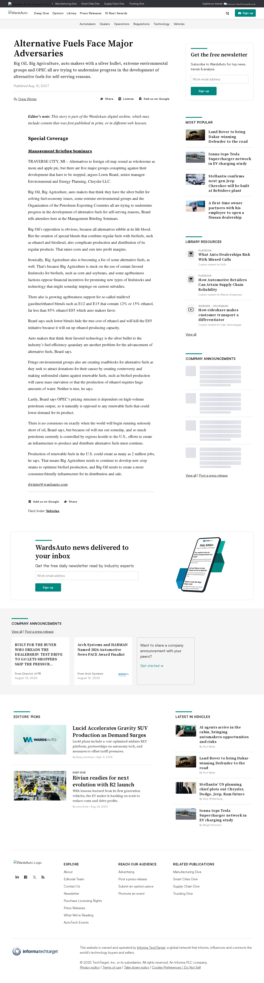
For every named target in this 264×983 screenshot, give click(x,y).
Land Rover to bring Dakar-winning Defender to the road (228, 136)
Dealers (105, 24)
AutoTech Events (76, 922)
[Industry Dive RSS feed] (43, 877)
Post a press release (213, 475)
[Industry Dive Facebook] (25, 877)
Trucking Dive (136, 3)
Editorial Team (74, 879)
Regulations (141, 24)
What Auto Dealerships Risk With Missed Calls (224, 257)
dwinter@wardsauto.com (48, 484)
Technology (162, 24)
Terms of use (112, 967)
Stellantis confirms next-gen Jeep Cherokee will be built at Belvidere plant (229, 183)
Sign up (248, 13)
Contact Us (72, 886)
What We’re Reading (78, 915)
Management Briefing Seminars (60, 151)
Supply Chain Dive (114, 3)
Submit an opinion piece (135, 886)
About (68, 872)
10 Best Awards (116, 13)
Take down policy (136, 967)
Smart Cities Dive (90, 3)
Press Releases (91, 13)
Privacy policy (90, 967)
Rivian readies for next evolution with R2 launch (103, 781)
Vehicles (179, 24)
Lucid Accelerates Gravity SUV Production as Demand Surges (110, 731)
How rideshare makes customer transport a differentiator (218, 315)
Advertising (126, 872)
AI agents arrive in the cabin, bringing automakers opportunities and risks (224, 734)
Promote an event (131, 893)
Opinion (58, 13)
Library (72, 13)
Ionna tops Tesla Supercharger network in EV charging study (230, 159)
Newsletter (71, 893)
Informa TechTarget (151, 947)
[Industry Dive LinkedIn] (17, 877)
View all (191, 334)
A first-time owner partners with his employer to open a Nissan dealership (226, 210)
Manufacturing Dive (66, 3)
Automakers (88, 24)
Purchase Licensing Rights (83, 901)
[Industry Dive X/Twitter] (34, 877)
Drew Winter (27, 99)
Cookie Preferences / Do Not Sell (176, 967)
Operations (121, 24)
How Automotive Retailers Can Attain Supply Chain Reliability (222, 284)
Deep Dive (41, 13)
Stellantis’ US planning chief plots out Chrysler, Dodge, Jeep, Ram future (222, 789)
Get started (151, 665)
